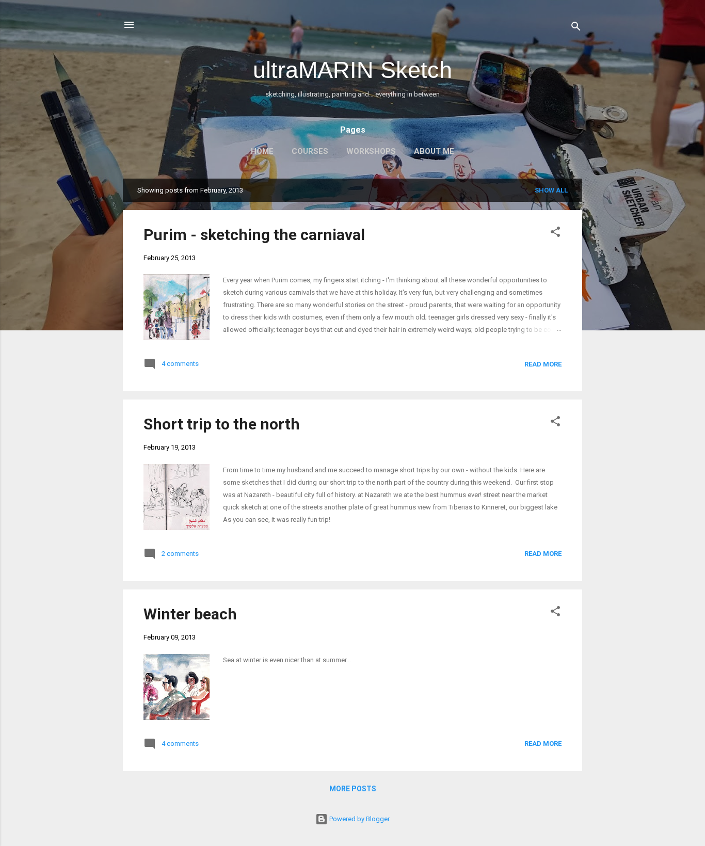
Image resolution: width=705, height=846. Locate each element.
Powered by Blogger (359, 819)
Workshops (371, 151)
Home (262, 151)
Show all (551, 190)
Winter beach (190, 614)
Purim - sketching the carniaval (254, 235)
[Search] (576, 28)
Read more (543, 364)
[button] (555, 234)
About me (434, 151)
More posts (352, 789)
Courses (310, 151)
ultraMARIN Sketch (352, 70)
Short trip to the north (221, 424)
